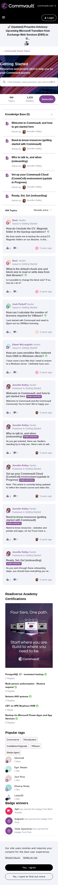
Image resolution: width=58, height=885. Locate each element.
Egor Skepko (20, 767)
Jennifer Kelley (34, 131)
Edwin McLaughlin (22, 344)
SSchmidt (19, 758)
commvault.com (45, 5)
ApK (17, 809)
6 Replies (10, 691)
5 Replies (10, 722)
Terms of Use (30, 858)
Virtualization (29, 739)
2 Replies (10, 678)
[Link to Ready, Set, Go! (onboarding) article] (7, 196)
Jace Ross (19, 776)
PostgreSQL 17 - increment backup (24, 674)
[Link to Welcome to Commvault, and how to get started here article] (7, 124)
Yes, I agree (29, 867)
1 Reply (9, 710)
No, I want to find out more (29, 876)
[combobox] (29, 81)
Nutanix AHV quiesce (16, 696)
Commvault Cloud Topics (17, 51)
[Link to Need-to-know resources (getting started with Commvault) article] (7, 141)
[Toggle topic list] (51, 114)
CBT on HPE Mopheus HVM (20, 706)
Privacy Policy (12, 858)
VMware (35, 746)
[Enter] (3, 81)
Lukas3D (18, 795)
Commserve (13, 739)
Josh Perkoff (19, 304)
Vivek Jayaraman (23, 828)
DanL (15, 220)
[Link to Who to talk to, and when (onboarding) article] (7, 158)
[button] (3, 18)
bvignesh (19, 819)
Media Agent (13, 752)
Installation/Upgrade (17, 746)
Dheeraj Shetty (21, 786)
